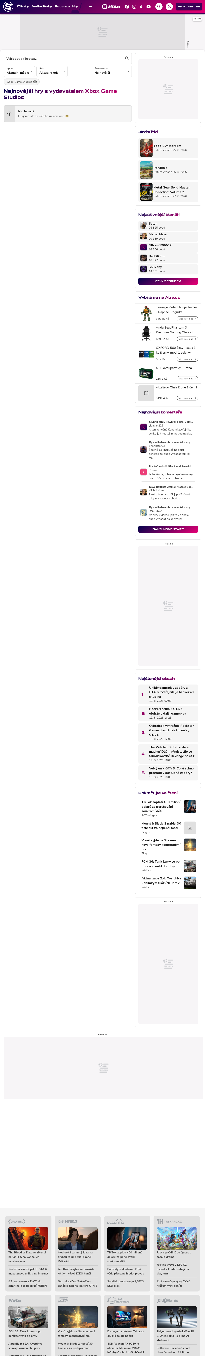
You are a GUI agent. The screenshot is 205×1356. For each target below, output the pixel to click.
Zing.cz (146, 832)
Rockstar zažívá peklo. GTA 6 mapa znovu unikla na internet (28, 1271)
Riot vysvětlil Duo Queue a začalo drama (174, 1255)
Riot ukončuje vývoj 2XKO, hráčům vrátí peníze (174, 1283)
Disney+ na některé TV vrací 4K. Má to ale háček (125, 1334)
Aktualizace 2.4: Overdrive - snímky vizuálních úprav (161, 881)
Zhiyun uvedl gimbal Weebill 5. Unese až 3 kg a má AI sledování (175, 1336)
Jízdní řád (148, 132)
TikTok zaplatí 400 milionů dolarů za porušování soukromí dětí (161, 807)
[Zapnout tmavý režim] (169, 6)
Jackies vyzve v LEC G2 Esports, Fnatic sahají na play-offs (173, 1269)
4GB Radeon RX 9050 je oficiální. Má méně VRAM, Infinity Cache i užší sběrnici (125, 1348)
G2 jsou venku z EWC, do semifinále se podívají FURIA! (27, 1283)
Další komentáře (168, 529)
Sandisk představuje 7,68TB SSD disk (125, 1283)
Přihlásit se (189, 6)
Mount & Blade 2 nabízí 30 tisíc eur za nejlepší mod (161, 826)
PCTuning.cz (149, 815)
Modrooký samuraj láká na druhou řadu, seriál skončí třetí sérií (75, 1257)
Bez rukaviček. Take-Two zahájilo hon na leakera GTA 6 (77, 1283)
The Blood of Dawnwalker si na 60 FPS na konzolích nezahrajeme (27, 1257)
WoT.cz (146, 870)
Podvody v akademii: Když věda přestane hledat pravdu (125, 1271)
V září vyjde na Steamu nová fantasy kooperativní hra (161, 845)
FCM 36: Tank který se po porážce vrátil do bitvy (161, 864)
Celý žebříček (168, 281)
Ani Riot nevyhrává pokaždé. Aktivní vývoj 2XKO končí (76, 1271)
